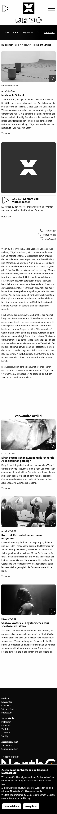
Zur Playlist (49, 32)
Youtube (5, 729)
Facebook (6, 725)
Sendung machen (9, 749)
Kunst (8, 133)
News (27, 45)
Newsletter (6, 702)
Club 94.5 (6, 705)
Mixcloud (5, 732)
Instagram (6, 722)
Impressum (6, 712)
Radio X (17, 45)
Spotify (4, 736)
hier (42, 374)
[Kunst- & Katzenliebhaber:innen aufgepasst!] (28, 511)
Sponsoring (6, 745)
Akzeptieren (31, 806)
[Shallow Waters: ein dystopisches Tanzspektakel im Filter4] (28, 599)
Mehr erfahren (11, 806)
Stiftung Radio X (9, 709)
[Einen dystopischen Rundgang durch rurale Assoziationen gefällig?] (28, 434)
